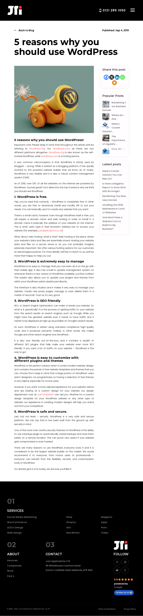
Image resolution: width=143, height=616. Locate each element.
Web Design (14, 532)
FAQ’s (10, 576)
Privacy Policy (130, 609)
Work (10, 570)
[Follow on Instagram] (125, 562)
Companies (14, 565)
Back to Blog (26, 30)
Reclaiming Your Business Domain (114, 106)
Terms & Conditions (107, 609)
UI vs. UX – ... (118, 149)
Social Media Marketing (22, 517)
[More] (114, 82)
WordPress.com (61, 148)
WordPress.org (37, 148)
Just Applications (25, 609)
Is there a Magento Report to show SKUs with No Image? (114, 187)
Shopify (71, 522)
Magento (106, 517)
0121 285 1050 (114, 10)
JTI (49, 609)
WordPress (73, 532)
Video (104, 532)
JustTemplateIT (45, 394)
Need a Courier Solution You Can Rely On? (112, 174)
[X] (111, 77)
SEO (68, 527)
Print (104, 527)
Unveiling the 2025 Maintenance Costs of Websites (113, 208)
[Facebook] (106, 77)
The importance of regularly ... (113, 140)
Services (12, 560)
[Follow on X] (125, 570)
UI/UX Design (15, 527)
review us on (122, 592)
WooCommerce (17, 522)
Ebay (69, 517)
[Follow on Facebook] (117, 562)
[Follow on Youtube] (117, 570)
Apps (104, 522)
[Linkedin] (117, 77)
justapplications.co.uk (50, 230)
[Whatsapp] (122, 77)
